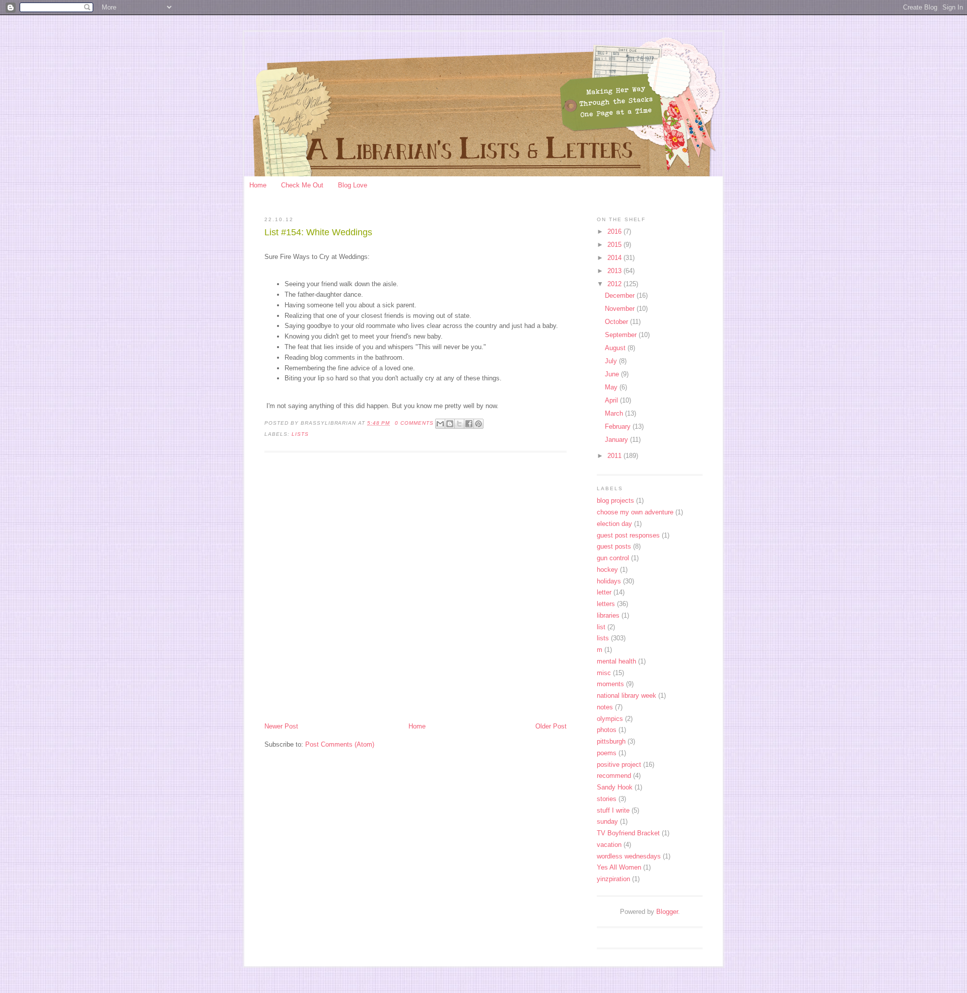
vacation (609, 844)
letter (604, 592)
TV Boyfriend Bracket (628, 833)
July (612, 361)
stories (606, 799)
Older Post (551, 726)
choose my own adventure (635, 512)
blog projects (615, 500)
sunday (607, 821)
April (612, 400)
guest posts (614, 546)
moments (610, 684)
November (621, 308)
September (622, 335)
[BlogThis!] (450, 424)
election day (614, 523)
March (615, 413)
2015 (615, 244)
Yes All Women (619, 867)
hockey (607, 569)
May (612, 387)
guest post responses (628, 535)
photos (606, 730)
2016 (615, 231)
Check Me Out (302, 185)
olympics (610, 718)
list (601, 627)
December (621, 295)
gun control (613, 558)
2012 (615, 284)
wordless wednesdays (629, 856)
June (613, 374)
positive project (619, 764)
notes (605, 707)
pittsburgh (611, 741)
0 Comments (414, 423)
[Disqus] (415, 588)
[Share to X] (459, 424)
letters (606, 604)
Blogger (667, 911)
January (617, 439)
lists (300, 434)
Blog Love (352, 185)
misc (604, 673)
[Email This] (440, 424)
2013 (615, 271)
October (617, 321)
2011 (615, 455)
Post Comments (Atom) (339, 744)
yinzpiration (613, 879)
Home (257, 185)
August (616, 348)
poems (606, 753)
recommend (614, 775)
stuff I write (613, 810)
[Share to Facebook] (469, 424)
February (619, 426)
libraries (608, 615)
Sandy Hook (615, 787)
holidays (609, 581)
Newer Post (281, 726)
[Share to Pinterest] (478, 424)
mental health (616, 661)
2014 (615, 257)
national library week (626, 695)
